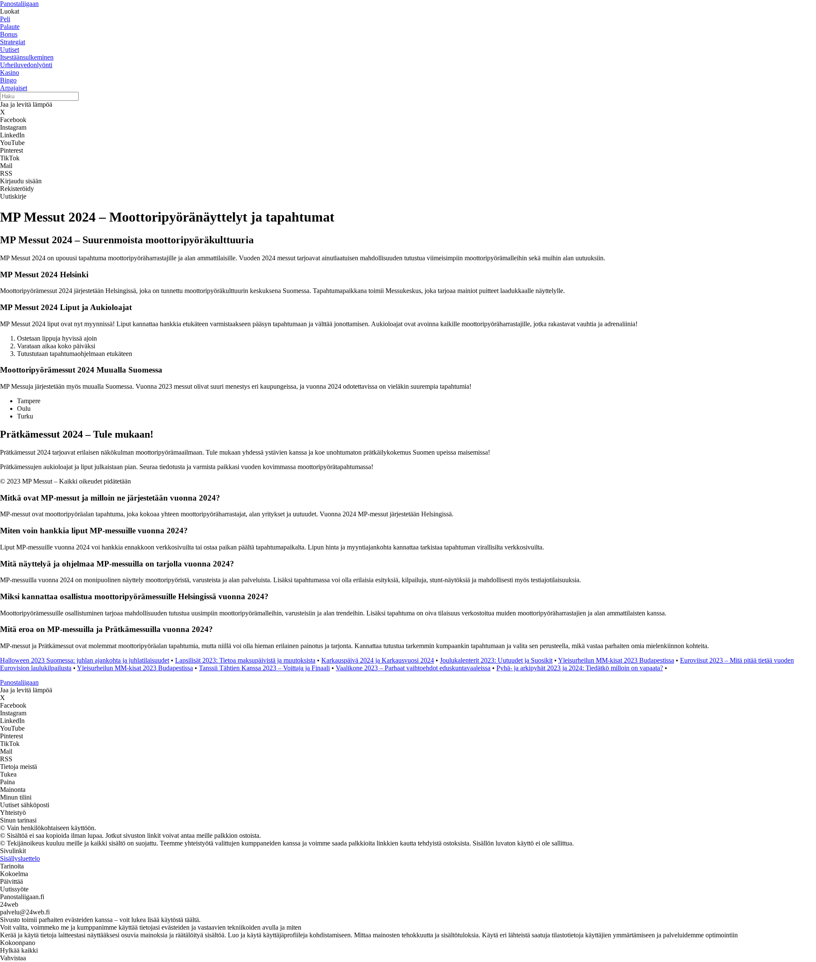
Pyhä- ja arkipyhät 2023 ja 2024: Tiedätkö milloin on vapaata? (579, 668)
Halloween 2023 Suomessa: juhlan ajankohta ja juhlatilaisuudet (84, 660)
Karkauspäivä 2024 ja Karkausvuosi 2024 (377, 660)
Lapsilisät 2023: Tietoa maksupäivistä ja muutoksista (245, 660)
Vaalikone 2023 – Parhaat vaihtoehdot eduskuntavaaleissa (413, 668)
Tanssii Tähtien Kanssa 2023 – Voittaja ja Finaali (264, 668)
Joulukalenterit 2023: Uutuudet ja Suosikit (496, 660)
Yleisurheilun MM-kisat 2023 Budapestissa (616, 660)
